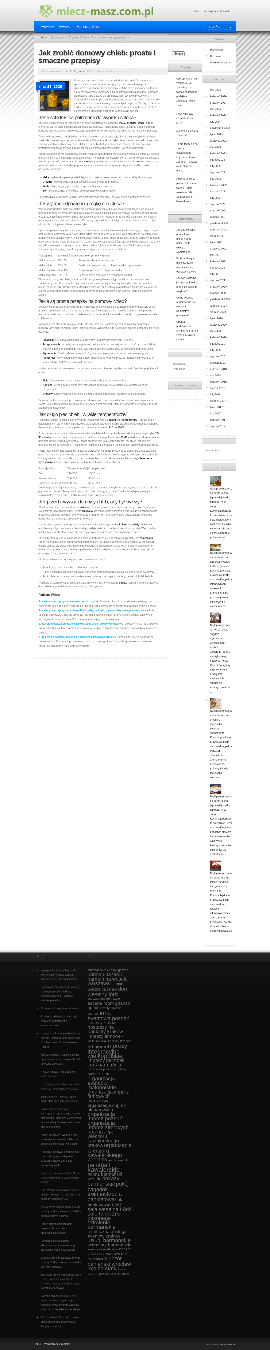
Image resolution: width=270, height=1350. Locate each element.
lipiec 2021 (216, 242)
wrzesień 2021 (218, 229)
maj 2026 (215, 90)
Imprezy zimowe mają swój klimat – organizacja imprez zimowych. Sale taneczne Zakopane (61, 1059)
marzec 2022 (217, 191)
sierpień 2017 (218, 400)
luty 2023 (215, 166)
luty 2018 (215, 394)
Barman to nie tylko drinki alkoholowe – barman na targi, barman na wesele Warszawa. (58, 1245)
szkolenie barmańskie (102, 1224)
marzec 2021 (217, 267)
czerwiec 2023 (218, 140)
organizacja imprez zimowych (108, 1125)
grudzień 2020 (218, 286)
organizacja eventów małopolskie (102, 1083)
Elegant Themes (228, 1344)
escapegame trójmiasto (104, 998)
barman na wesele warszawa (108, 981)
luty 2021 (215, 274)
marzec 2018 (217, 388)
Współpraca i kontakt (216, 11)
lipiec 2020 (216, 318)
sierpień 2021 (218, 235)
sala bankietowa (105, 1196)
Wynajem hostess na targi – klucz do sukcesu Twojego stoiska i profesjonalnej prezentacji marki (60, 975)
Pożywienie (47, 26)
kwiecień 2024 (218, 115)
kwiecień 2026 (218, 96)
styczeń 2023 (217, 172)
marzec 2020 (217, 343)
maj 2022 (215, 178)
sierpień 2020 (218, 312)
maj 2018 (215, 375)
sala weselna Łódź (110, 1209)
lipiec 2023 (216, 134)
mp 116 (104, 1074)
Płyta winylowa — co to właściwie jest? (186, 118)
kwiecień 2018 (218, 381)
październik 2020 (220, 299)
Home (196, 11)
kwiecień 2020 (218, 337)
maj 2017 (215, 413)
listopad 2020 (218, 293)
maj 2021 (215, 255)
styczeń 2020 (217, 356)
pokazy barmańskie (103, 1181)
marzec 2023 (217, 159)
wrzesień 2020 (218, 305)
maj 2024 (215, 109)
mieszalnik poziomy (101, 1069)
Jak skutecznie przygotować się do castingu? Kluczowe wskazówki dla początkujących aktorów (61, 1211)
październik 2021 (220, 223)
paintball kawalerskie (104, 1167)
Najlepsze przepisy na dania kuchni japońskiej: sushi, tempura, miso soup (221, 497)
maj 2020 (215, 331)
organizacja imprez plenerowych (107, 1107)
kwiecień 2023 (218, 153)
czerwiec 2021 (218, 248)
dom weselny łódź (108, 991)
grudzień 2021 (218, 210)
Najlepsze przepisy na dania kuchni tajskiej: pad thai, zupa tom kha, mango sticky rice (93, 610)
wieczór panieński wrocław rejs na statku (109, 1263)
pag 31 (122, 1160)
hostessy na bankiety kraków (105, 1029)
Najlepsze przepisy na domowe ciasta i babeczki (70, 601)
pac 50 (112, 1160)
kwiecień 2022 (218, 185)
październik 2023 (220, 128)
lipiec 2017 (216, 407)
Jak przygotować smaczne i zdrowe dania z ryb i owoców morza (80, 623)
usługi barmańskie (109, 1240)
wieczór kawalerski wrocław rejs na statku (109, 1254)
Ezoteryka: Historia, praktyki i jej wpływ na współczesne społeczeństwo (59, 1021)
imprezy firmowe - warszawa (105, 1038)
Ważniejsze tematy (88, 26)
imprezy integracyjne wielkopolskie (107, 1051)
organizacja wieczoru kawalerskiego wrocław (110, 1152)
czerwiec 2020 (218, 324)
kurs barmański (104, 1065)
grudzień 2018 (218, 369)
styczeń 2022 (217, 204)
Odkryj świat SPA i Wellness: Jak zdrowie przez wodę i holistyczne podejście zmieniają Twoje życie (186, 92)
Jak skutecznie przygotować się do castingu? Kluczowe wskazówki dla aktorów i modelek (61, 1262)
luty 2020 (215, 350)
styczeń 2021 (217, 280)
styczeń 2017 (217, 426)
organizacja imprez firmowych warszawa (108, 1096)
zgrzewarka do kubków (113, 1274)
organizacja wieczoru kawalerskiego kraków (103, 1138)
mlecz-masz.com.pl (61, 71)
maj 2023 (215, 147)
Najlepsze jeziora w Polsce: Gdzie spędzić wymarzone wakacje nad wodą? (60, 1178)
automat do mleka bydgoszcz (108, 970)
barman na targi (105, 974)
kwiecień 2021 (218, 261)
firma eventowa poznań (109, 1015)
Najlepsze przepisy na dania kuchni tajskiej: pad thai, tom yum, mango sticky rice (221, 882)
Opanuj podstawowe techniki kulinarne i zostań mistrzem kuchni (187, 330)
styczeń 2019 (217, 362)
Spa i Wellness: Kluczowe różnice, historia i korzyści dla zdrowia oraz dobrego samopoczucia (60, 1195)
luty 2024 (215, 121)
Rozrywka (65, 26)
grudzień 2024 (218, 102)
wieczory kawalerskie (102, 1249)
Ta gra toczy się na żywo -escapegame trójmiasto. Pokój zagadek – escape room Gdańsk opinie (187, 157)
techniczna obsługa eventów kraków (107, 1233)
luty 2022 (215, 197)
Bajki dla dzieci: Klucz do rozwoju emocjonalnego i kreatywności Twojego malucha (60, 1322)
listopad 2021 (218, 216)
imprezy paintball (106, 1060)
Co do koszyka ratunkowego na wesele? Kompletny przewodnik (185, 306)
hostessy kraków (102, 1023)
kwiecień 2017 (218, 419)
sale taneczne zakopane (104, 1215)
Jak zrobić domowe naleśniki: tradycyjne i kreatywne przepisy (79, 637)
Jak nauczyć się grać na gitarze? (59, 1008)
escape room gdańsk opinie (109, 1005)
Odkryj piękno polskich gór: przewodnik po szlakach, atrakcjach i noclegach (56, 1228)
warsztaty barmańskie (110, 1244)
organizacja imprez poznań (105, 1116)
